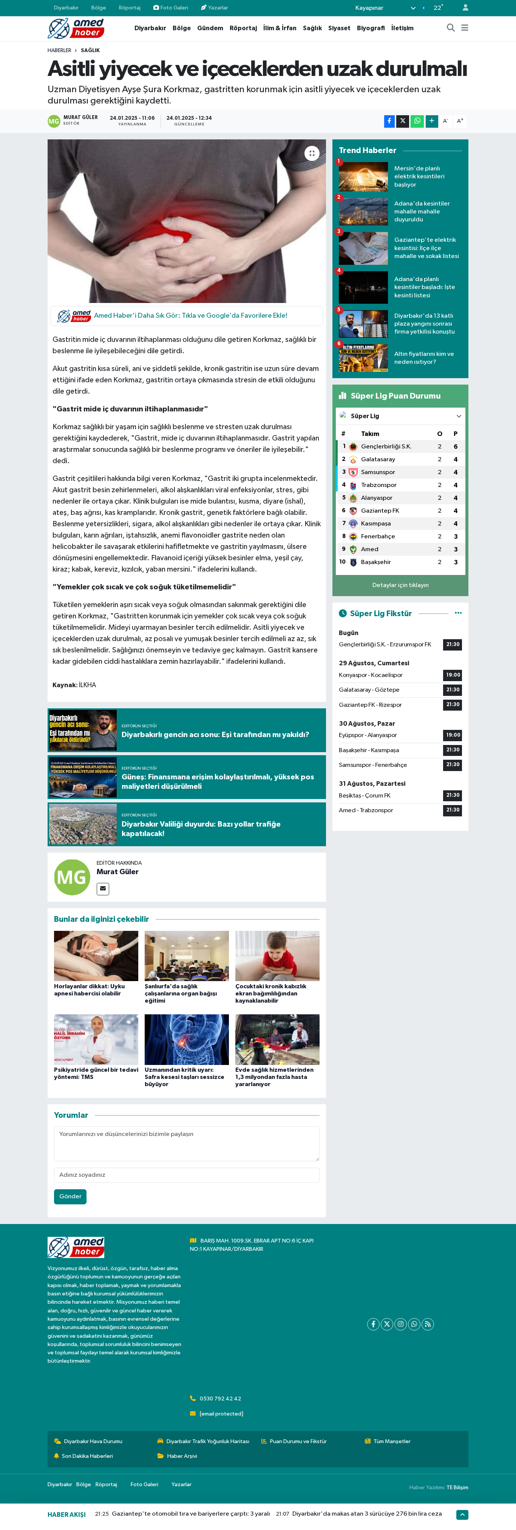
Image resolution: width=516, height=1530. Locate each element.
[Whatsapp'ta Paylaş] (417, 121)
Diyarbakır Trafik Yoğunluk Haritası (208, 1441)
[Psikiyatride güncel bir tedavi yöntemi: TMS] (96, 1039)
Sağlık (312, 28)
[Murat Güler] (72, 877)
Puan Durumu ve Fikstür (298, 1441)
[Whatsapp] (414, 1324)
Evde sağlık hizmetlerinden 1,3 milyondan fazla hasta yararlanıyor (274, 1077)
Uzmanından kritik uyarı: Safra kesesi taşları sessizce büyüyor (184, 1077)
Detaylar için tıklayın (400, 585)
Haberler (59, 50)
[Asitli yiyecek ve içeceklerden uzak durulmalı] (187, 221)
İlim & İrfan (280, 28)
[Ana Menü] (464, 28)
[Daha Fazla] (432, 121)
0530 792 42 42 (220, 1399)
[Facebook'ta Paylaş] (389, 121)
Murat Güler (118, 872)
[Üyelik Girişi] (462, 8)
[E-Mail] (103, 889)
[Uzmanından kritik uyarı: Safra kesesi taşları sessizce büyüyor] (187, 1039)
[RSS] (428, 1324)
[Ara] (451, 28)
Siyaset (339, 28)
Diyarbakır (66, 8)
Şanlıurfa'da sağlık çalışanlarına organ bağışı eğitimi (181, 993)
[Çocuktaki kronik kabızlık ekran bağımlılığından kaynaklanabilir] (277, 956)
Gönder (70, 1196)
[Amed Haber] (76, 28)
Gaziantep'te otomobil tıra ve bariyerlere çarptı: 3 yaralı (191, 1514)
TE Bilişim (457, 1487)
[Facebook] (373, 1324)
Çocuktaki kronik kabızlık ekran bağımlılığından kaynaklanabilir (270, 993)
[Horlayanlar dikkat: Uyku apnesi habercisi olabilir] (96, 956)
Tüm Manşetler (392, 1441)
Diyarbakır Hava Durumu (93, 1441)
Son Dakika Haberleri (87, 1456)
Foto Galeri (174, 8)
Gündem (210, 28)
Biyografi (371, 28)
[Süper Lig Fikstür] (458, 613)
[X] (387, 1324)
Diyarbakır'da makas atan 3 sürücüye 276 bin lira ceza (367, 1514)
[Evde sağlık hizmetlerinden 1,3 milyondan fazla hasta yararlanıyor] (277, 1039)
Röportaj (130, 8)
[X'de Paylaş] (402, 121)
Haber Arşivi (182, 1456)
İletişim (402, 28)
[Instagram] (400, 1324)
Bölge (98, 8)
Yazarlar (218, 8)
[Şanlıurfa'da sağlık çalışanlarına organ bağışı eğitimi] (187, 956)
